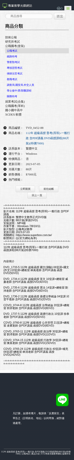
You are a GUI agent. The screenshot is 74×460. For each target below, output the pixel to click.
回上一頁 (37, 195)
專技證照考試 (14, 67)
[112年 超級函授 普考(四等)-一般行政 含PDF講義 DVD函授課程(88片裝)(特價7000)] (17, 5)
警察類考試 (13, 62)
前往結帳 (49, 189)
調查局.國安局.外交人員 (20, 85)
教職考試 (12, 79)
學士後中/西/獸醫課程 (19, 90)
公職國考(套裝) (15, 46)
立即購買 (25, 189)
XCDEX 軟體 (13, 114)
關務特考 (12, 96)
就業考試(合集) (15, 101)
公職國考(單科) (15, 106)
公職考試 (12, 50)
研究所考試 (12, 41)
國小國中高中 (14, 110)
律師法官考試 (14, 73)
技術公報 (11, 37)
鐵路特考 (12, 56)
